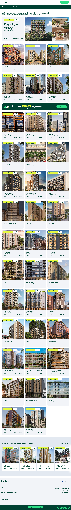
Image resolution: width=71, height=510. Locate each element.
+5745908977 (4, 499)
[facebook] (69, 508)
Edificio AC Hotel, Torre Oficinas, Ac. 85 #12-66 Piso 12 (9, 493)
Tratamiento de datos (20, 508)
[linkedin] (66, 508)
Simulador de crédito (66, 492)
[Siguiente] (69, 459)
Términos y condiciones (5, 508)
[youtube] (58, 508)
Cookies (12, 508)
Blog (54, 490)
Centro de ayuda (65, 490)
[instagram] (63, 508)
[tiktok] (61, 508)
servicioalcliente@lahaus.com (8, 497)
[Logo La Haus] (5, 2)
